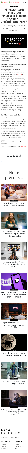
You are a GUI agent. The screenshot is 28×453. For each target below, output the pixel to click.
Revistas (17, 444)
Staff (16, 448)
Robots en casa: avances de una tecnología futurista (14, 382)
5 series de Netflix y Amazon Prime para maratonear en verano (14, 264)
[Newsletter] (23, 2)
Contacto (3, 446)
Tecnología (14, 6)
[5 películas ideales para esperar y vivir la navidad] (14, 192)
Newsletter (3, 444)
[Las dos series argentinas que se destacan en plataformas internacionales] (14, 220)
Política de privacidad (14, 437)
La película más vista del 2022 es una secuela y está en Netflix (14, 324)
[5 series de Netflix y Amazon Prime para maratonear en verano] (14, 251)
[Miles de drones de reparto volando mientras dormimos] (14, 342)
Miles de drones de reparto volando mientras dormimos (14, 354)
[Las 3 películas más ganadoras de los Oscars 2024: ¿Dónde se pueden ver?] (14, 398)
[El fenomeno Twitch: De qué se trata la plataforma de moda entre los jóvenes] (14, 281)
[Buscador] (25, 2)
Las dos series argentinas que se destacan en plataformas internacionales (14, 233)
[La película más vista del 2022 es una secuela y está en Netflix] (14, 311)
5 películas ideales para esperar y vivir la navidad (14, 204)
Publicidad (3, 448)
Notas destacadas (19, 446)
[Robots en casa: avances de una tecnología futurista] (14, 370)
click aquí (23, 146)
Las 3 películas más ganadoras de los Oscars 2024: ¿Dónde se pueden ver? (14, 411)
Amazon (19, 74)
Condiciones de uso (5, 437)
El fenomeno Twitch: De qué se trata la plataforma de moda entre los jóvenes (14, 294)
